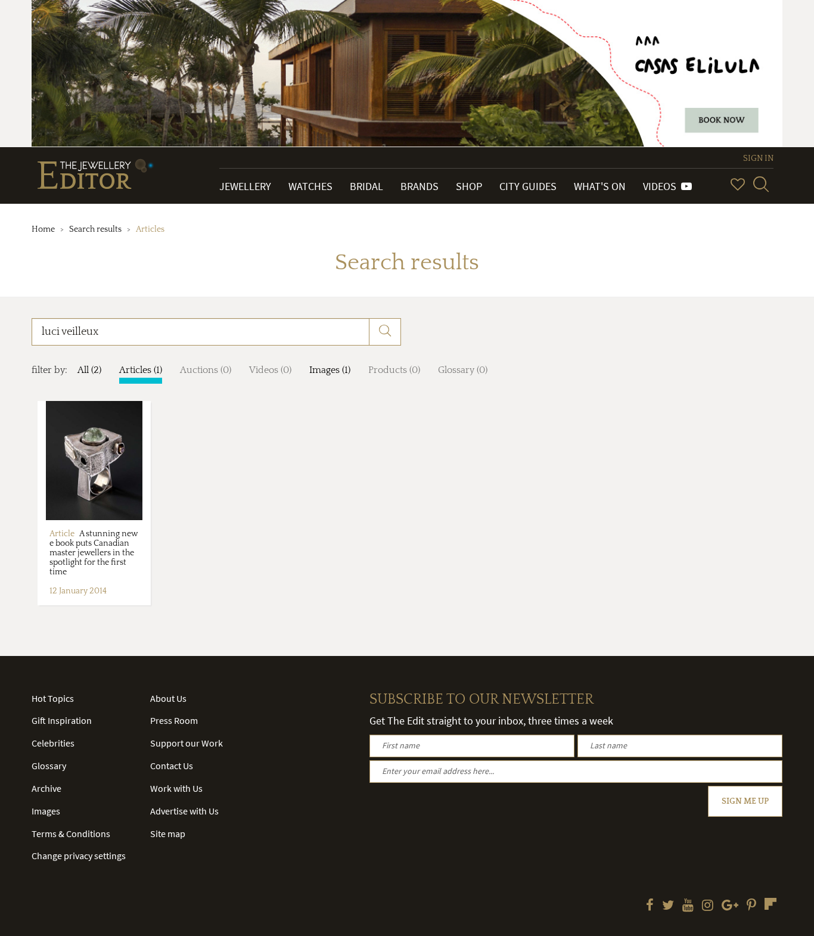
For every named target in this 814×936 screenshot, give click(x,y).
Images (46, 811)
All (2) (89, 370)
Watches (310, 186)
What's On (600, 186)
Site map (167, 833)
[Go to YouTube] (688, 906)
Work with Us (176, 788)
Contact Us (171, 766)
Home (43, 229)
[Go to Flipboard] (770, 904)
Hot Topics (53, 698)
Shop (469, 186)
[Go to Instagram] (707, 906)
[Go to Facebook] (650, 906)
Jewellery (245, 186)
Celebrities (53, 743)
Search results (95, 229)
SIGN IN (758, 158)
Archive (46, 788)
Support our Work (186, 743)
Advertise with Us (184, 811)
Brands (419, 186)
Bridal (366, 186)
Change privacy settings (79, 856)
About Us (168, 698)
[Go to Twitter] (668, 906)
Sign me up (745, 801)
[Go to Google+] (730, 906)
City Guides (528, 186)
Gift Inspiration (62, 720)
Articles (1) (140, 370)
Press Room (174, 720)
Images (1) (329, 370)
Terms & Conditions (71, 833)
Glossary (49, 766)
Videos (662, 186)
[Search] (760, 184)
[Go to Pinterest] (751, 906)
